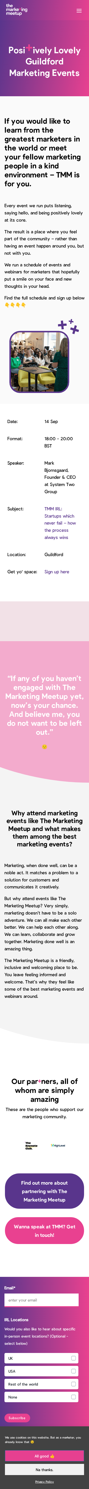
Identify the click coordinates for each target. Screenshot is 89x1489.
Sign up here (56, 571)
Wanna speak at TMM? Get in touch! (44, 1230)
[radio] (41, 1358)
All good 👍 (45, 1456)
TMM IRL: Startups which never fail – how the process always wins (60, 523)
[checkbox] (41, 1379)
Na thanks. (44, 1469)
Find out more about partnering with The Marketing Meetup (44, 1191)
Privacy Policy (44, 1481)
